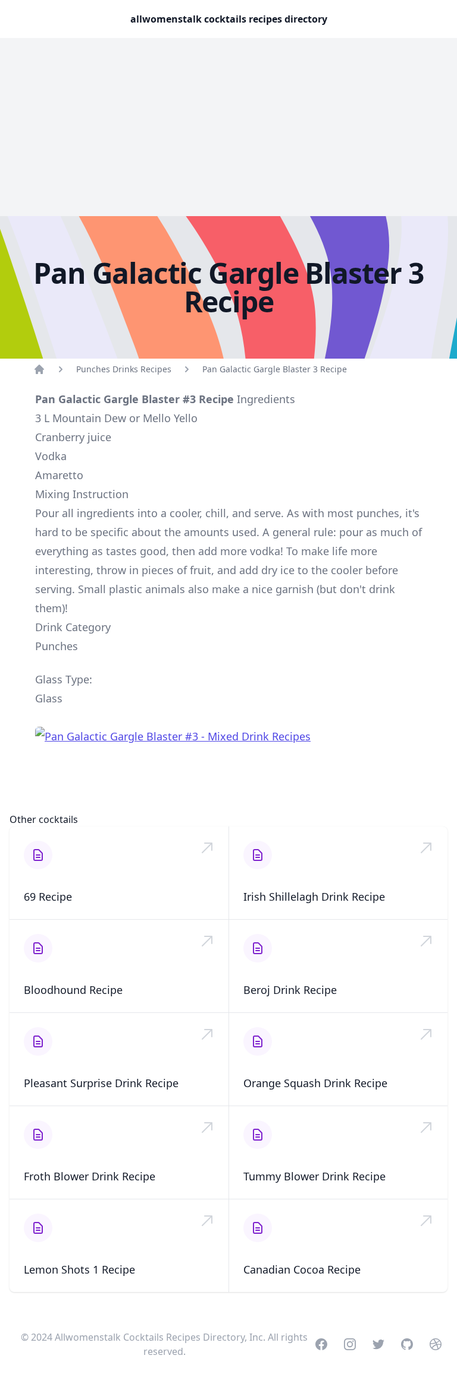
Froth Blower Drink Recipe (89, 1176)
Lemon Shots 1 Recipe (79, 1269)
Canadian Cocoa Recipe (302, 1269)
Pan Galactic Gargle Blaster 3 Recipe (274, 369)
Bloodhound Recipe (73, 990)
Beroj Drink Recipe (290, 990)
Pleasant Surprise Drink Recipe (101, 1083)
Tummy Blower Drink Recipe (314, 1176)
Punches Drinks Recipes (123, 369)
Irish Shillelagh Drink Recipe (314, 896)
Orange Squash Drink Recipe (315, 1083)
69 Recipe (48, 896)
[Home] (39, 369)
